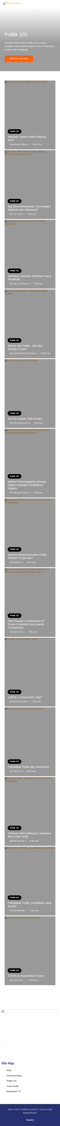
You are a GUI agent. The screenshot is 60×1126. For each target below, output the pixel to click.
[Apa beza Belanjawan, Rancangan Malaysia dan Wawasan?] (30, 184)
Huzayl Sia (16, 562)
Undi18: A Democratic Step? (25, 697)
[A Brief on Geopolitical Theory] (30, 950)
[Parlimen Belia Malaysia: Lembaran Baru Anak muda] (30, 811)
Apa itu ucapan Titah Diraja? (25, 418)
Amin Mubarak (18, 841)
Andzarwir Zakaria (19, 144)
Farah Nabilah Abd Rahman (24, 353)
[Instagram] (11, 1041)
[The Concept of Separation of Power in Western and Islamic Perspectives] (30, 602)
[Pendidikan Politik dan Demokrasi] (30, 741)
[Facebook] (3, 1041)
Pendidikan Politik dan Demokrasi (28, 766)
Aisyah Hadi (17, 632)
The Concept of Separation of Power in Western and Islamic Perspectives (26, 624)
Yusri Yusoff (17, 214)
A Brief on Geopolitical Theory (26, 975)
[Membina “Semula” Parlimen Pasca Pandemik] (30, 254)
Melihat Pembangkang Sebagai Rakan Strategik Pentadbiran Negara (27, 485)
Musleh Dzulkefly (19, 702)
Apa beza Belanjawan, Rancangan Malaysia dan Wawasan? (29, 208)
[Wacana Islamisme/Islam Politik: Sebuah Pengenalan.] (30, 532)
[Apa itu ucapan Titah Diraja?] (30, 393)
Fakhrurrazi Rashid (20, 284)
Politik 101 (14, 131)
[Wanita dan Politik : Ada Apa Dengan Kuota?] (30, 323)
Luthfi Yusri (17, 771)
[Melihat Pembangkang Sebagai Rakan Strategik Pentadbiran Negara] (30, 463)
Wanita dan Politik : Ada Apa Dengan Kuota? (25, 347)
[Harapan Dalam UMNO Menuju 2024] (30, 114)
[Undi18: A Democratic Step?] (30, 672)
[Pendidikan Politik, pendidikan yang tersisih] (30, 881)
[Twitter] (7, 1041)
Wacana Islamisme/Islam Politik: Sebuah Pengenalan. (27, 556)
